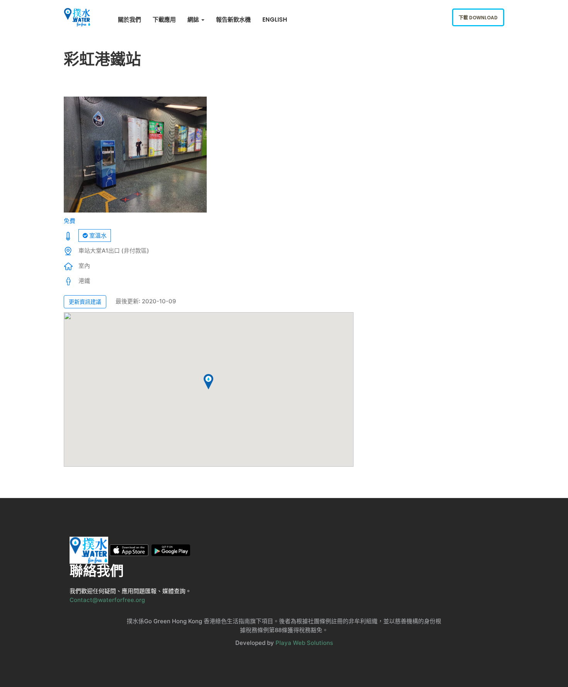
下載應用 (164, 19)
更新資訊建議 (85, 301)
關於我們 (129, 19)
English (274, 19)
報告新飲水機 (233, 19)
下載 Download (478, 17)
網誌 (194, 19)
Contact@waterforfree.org (107, 600)
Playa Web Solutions (304, 642)
